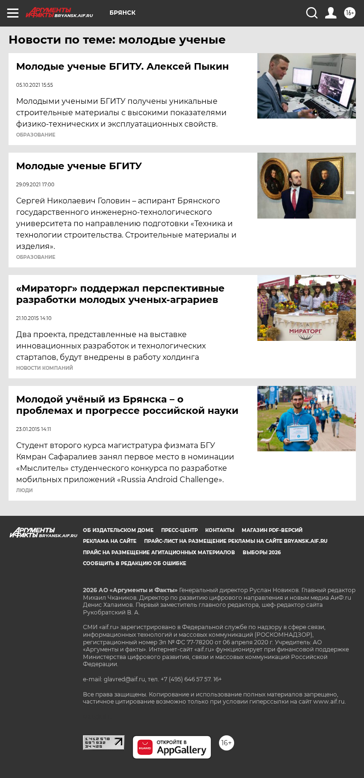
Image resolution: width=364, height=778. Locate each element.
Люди (24, 490)
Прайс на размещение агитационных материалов (159, 552)
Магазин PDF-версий (272, 530)
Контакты (219, 530)
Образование (35, 257)
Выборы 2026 (262, 552)
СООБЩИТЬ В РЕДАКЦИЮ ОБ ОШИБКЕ (134, 563)
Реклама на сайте (109, 541)
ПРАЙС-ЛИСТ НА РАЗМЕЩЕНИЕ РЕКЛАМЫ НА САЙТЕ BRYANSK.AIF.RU (236, 541)
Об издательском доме (118, 530)
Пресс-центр (179, 530)
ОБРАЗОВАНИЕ (35, 135)
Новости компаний (44, 368)
